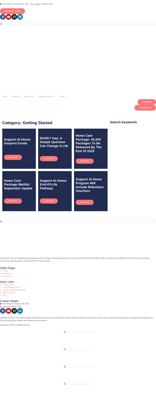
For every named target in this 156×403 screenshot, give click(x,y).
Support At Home (45, 96)
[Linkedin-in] (20, 311)
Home (4, 96)
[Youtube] (8, 17)
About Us (15, 96)
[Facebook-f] (3, 17)
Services (27, 96)
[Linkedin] (20, 17)
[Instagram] (14, 17)
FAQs (62, 96)
